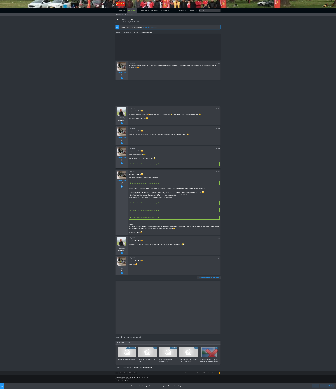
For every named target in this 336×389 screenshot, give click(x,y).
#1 (219, 63)
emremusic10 (120, 22)
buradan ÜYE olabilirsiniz (150, 27)
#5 (219, 171)
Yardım (214, 373)
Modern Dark (123, 373)
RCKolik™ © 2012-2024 (121, 380)
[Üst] (217, 373)
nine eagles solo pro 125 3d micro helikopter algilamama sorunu (188, 361)
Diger (155, 347)
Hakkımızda (188, 373)
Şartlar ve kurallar (196, 373)
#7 (219, 258)
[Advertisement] (168, 47)
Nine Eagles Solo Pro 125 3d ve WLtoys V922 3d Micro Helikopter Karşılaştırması (209, 361)
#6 (219, 238)
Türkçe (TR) (133, 373)
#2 (219, 108)
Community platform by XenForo (132, 377)
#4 (219, 148)
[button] (148, 11)
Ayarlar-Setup (173, 347)
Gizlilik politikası (206, 373)
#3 (219, 128)
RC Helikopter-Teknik (131, 347)
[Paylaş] (217, 63)
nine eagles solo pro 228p (126, 359)
